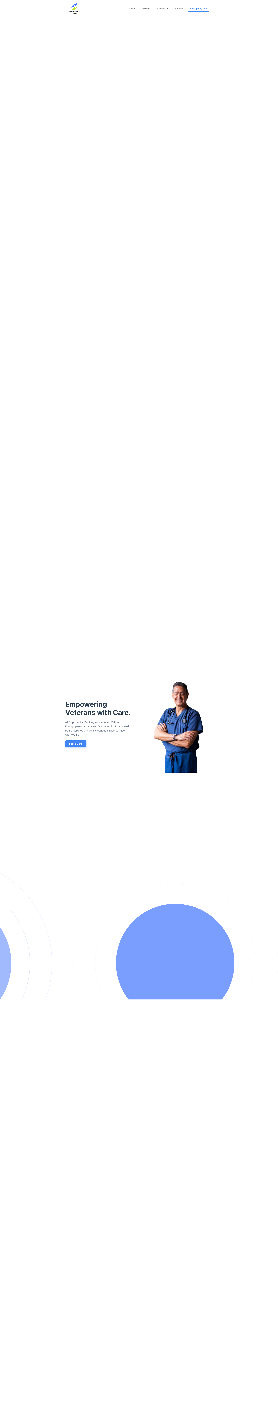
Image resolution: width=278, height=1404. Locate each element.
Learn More (75, 743)
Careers (179, 8)
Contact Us (162, 8)
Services (146, 8)
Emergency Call (198, 8)
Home (132, 8)
